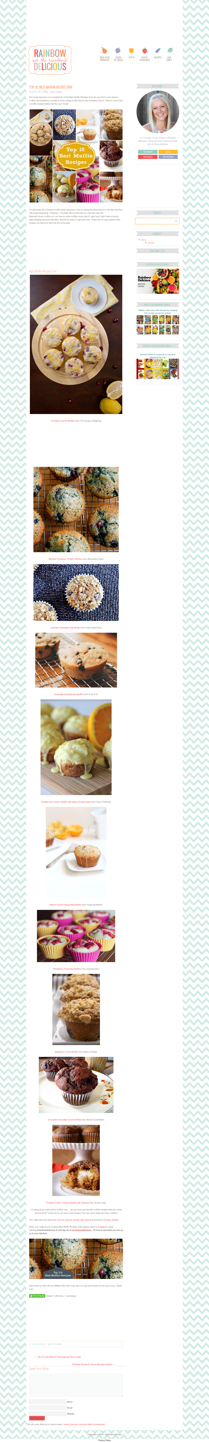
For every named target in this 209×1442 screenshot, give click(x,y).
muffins (59, 1344)
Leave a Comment (56, 91)
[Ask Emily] (170, 56)
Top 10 (42, 1344)
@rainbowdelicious (81, 1230)
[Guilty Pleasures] (145, 56)
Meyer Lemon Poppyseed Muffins (66, 904)
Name (70, 1401)
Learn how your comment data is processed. (84, 1424)
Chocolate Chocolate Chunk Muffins (64, 1119)
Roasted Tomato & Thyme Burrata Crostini (93, 1364)
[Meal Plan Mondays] (104, 56)
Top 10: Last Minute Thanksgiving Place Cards (58, 1356)
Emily (46, 91)
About (143, 239)
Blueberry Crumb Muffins (66, 1051)
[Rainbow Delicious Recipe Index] (158, 56)
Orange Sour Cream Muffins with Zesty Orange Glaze (66, 801)
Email (69, 1407)
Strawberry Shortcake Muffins (67, 968)
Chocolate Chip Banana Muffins (69, 694)
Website (70, 1413)
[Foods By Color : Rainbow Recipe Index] (119, 56)
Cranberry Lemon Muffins (63, 420)
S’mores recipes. (111, 1219)
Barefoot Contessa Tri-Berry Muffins (65, 558)
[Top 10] (132, 56)
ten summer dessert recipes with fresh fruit (73, 1219)
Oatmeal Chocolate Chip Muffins (66, 627)
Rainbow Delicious (57, 60)
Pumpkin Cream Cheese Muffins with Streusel (67, 1202)
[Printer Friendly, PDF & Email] (37, 1295)
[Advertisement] (104, 21)
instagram (102, 1226)
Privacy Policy (104, 1440)
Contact (151, 242)
